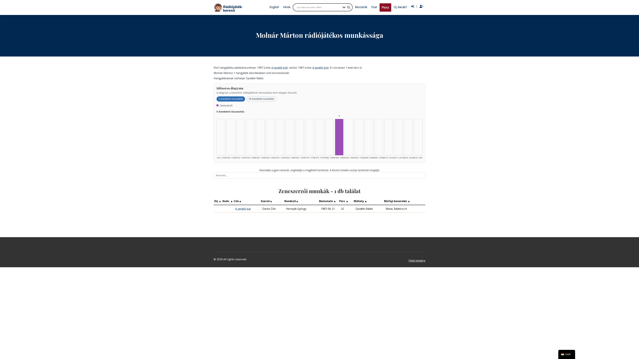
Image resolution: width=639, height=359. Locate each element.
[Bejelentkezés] (412, 6)
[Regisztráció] (421, 6)
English (274, 7)
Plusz (385, 7)
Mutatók (361, 7)
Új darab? (400, 7)
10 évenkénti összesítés (261, 98)
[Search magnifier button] (348, 7)
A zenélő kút (279, 67)
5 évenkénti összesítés (231, 98)
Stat (374, 7)
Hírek (286, 7)
